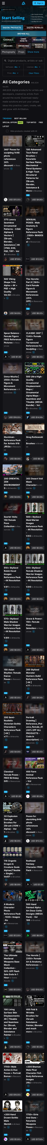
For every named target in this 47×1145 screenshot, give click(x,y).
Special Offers (12, 122)
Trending (7, 118)
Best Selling (20, 118)
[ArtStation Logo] (23, 3)
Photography (8, 52)
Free (41, 122)
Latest (6, 126)
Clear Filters (34, 73)
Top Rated (31, 122)
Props (21, 52)
